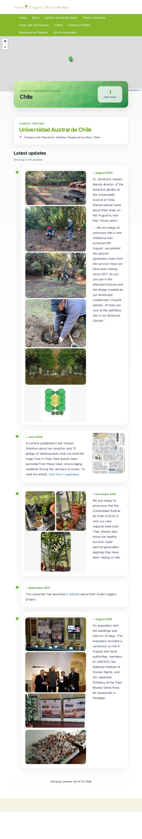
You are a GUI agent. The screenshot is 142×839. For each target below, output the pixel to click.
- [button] (5, 46)
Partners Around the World (61, 17)
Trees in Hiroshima (94, 17)
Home (22, 17)
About (35, 17)
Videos (58, 25)
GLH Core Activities (64, 32)
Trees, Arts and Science (34, 25)
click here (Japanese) (64, 474)
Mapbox (137, 90)
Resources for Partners (33, 32)
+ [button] (5, 41)
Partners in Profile (79, 25)
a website (73, 594)
